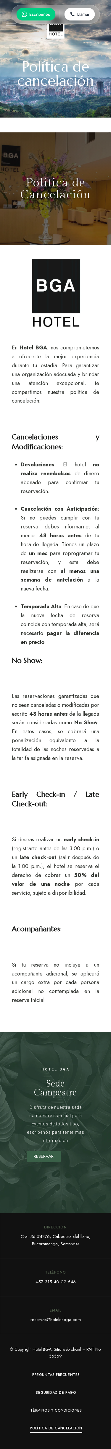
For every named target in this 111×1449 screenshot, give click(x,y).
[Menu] (11, 23)
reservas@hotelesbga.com (55, 1319)
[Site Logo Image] (55, 25)
